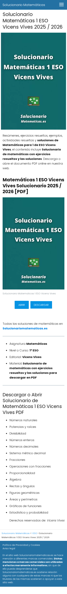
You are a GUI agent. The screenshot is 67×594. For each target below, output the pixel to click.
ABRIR (21, 305)
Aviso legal (9, 548)
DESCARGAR (41, 305)
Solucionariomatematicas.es (25, 328)
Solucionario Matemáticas (24, 5)
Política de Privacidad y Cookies (21, 545)
